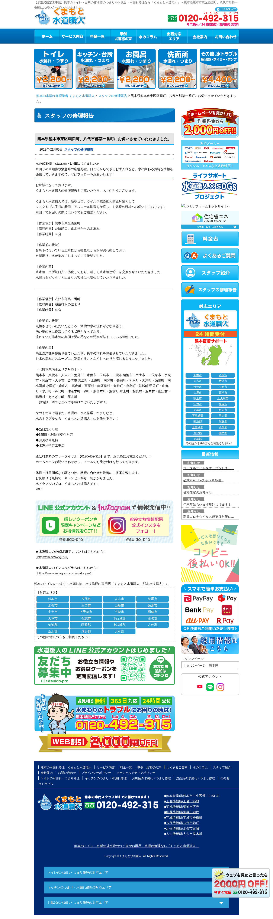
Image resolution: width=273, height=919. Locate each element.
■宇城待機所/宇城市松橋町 (183, 817)
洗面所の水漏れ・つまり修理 (195, 778)
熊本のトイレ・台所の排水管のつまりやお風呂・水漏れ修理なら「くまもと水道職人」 (136, 846)
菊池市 (152, 605)
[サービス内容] (65, 36)
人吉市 (119, 599)
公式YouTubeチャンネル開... (203, 480)
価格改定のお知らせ (197, 492)
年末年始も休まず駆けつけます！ (207, 504)
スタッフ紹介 (222, 767)
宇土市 (53, 612)
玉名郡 (152, 618)
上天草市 (86, 612)
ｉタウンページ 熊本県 (200, 665)
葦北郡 (53, 631)
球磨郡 (86, 631)
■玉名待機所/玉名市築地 (181, 801)
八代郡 (152, 625)
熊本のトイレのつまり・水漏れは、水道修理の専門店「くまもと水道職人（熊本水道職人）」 (101, 583)
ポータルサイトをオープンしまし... (208, 468)
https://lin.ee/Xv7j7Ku (52, 557)
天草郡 (119, 631)
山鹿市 (119, 605)
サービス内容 (72, 36)
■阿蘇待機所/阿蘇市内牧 (181, 812)
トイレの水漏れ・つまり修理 (60, 778)
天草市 (53, 618)
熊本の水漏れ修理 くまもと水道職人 (66, 767)
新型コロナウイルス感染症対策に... (208, 516)
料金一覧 (98, 36)
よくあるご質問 (177, 767)
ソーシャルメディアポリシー (135, 772)
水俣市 (53, 605)
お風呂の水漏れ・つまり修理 (151, 778)
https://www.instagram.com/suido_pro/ (64, 573)
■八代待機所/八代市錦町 (181, 823)
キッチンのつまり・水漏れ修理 (106, 778)
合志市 (86, 618)
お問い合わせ (226, 36)
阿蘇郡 (86, 625)
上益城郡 (119, 625)
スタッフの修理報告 (112, 96)
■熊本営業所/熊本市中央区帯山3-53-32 (191, 796)
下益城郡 (119, 618)
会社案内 (200, 36)
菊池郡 (53, 625)
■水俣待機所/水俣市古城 (181, 828)
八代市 (86, 599)
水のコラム (149, 36)
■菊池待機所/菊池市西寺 (181, 806)
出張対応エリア (174, 36)
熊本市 (53, 599)
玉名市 (86, 605)
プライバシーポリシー (96, 772)
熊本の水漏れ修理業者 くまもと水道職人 (65, 96)
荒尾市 (152, 599)
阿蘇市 (152, 612)
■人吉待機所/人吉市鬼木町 (183, 834)
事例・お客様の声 (123, 36)
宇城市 (119, 612)
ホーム (47, 36)
